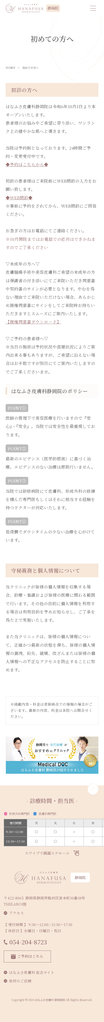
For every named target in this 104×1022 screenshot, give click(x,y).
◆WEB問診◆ (19, 197)
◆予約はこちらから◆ (27, 164)
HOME (10, 67)
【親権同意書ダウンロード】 (33, 322)
